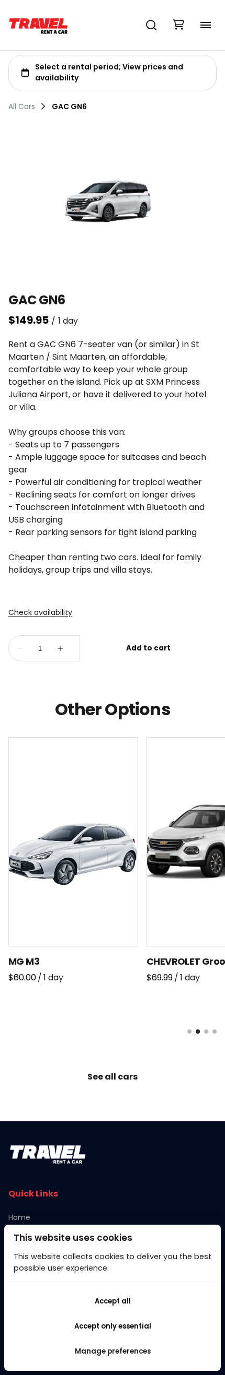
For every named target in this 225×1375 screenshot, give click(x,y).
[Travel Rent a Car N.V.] (38, 25)
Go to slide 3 (206, 1031)
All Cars (21, 106)
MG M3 (23, 961)
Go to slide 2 (198, 1031)
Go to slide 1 (189, 1031)
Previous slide (20, 1031)
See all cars (112, 1077)
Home (19, 1217)
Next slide (54, 1031)
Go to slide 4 (214, 1031)
